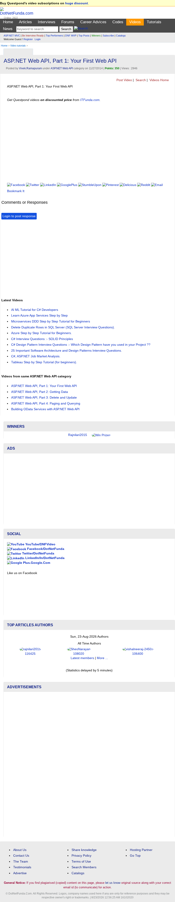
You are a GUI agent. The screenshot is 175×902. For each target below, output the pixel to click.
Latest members (82, 658)
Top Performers (54, 35)
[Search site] (81, 29)
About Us (19, 850)
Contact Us (21, 855)
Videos (135, 22)
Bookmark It (15, 191)
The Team (20, 861)
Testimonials (22, 867)
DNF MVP (70, 35)
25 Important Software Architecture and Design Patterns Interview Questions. (66, 350)
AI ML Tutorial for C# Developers (34, 310)
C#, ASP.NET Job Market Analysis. (35, 356)
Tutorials (154, 22)
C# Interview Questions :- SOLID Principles (42, 339)
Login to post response (19, 216)
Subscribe (108, 35)
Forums (67, 22)
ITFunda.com (90, 100)
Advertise (20, 873)
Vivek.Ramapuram (30, 68)
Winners (96, 35)
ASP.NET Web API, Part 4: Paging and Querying (45, 403)
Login (38, 39)
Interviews (46, 22)
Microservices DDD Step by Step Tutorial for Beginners (50, 321)
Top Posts (84, 35)
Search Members (84, 867)
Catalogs (121, 35)
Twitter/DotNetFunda (37, 553)
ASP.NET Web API (62, 68)
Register (28, 39)
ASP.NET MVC (12, 35)
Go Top (135, 855)
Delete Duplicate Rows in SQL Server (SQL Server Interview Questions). (63, 327)
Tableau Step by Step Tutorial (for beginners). (44, 362)
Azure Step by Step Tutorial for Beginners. (41, 333)
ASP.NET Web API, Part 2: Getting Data (39, 392)
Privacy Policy (81, 855)
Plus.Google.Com (36, 562)
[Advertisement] (54, 258)
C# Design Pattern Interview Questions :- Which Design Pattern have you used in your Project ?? (80, 344)
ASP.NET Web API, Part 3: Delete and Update (44, 397)
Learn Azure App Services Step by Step (39, 315)
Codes (117, 22)
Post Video (124, 80)
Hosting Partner (141, 850)
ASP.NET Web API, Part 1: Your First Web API (44, 386)
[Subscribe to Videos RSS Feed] (171, 50)
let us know (112, 882)
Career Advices (93, 22)
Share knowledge (84, 850)
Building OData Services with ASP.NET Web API (45, 409)
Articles (25, 22)
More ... (102, 658)
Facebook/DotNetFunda (45, 549)
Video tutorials (18, 45)
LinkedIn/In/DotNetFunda (44, 558)
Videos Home (159, 80)
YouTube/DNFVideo (39, 544)
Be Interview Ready (33, 35)
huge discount (76, 3)
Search (140, 80)
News (8, 29)
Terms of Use (81, 861)
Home (8, 22)
